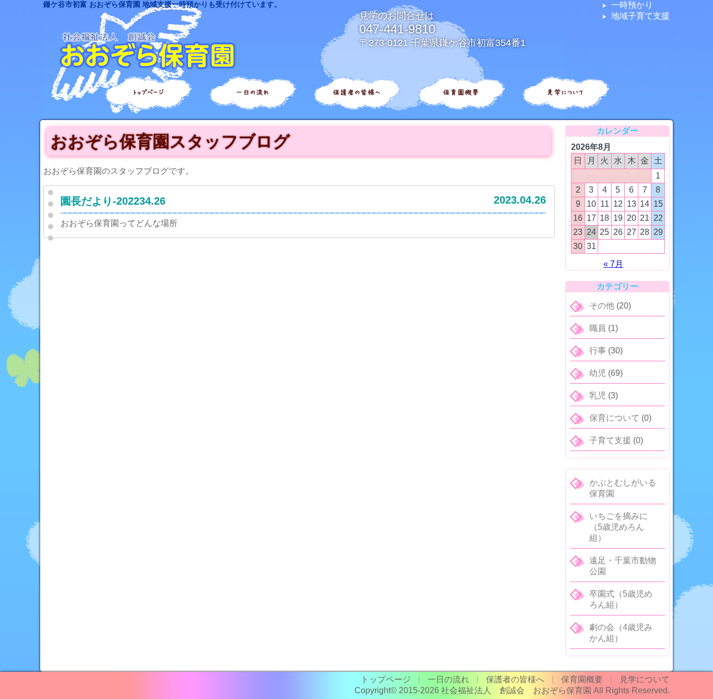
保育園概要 (461, 92)
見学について (565, 92)
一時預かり (632, 5)
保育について (614, 417)
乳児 (597, 395)
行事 (597, 350)
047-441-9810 (397, 29)
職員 (597, 328)
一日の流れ (252, 92)
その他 (601, 305)
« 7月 (613, 263)
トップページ (148, 92)
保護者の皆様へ (356, 92)
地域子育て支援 (640, 15)
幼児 (597, 373)
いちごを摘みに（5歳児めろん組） (618, 527)
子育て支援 (610, 440)
